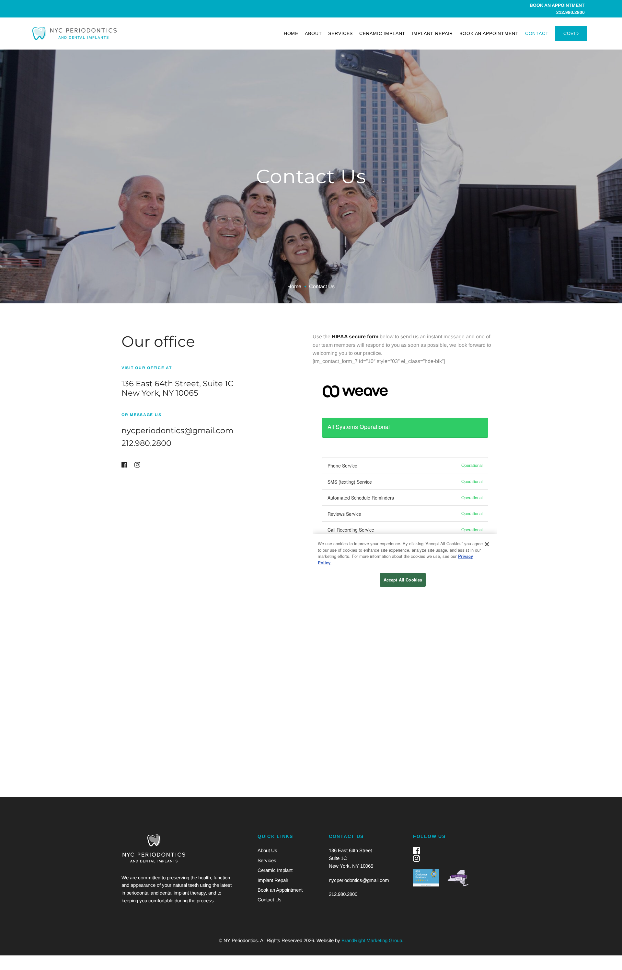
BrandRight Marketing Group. (372, 940)
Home (294, 286)
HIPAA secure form (355, 336)
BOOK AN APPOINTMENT (557, 5)
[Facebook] (124, 465)
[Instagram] (137, 465)
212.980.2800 (570, 12)
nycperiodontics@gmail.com (177, 430)
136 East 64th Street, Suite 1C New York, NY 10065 (177, 388)
